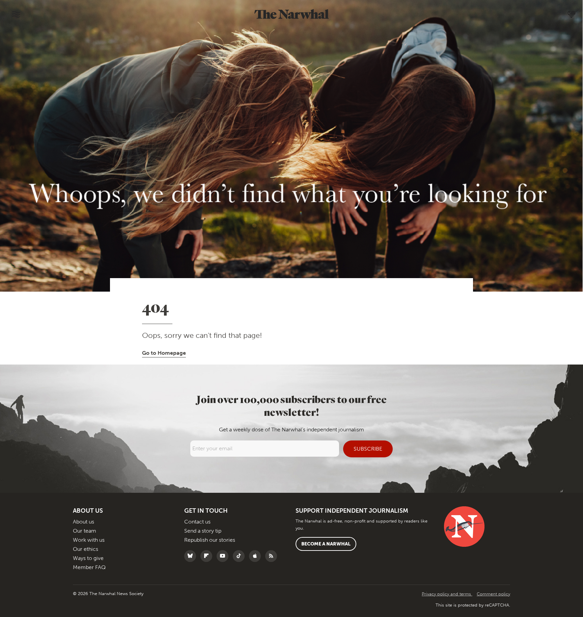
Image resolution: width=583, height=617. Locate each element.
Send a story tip (202, 531)
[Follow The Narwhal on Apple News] (256, 556)
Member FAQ (89, 567)
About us (83, 521)
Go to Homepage (164, 353)
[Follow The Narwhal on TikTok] (240, 556)
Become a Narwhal (326, 544)
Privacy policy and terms (447, 593)
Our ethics (85, 549)
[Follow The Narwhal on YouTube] (224, 556)
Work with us (89, 540)
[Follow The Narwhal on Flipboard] (208, 556)
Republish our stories (209, 540)
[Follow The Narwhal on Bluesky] (191, 556)
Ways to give (88, 558)
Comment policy (493, 593)
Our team (84, 531)
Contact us (197, 521)
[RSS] (272, 556)
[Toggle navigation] (15, 14)
